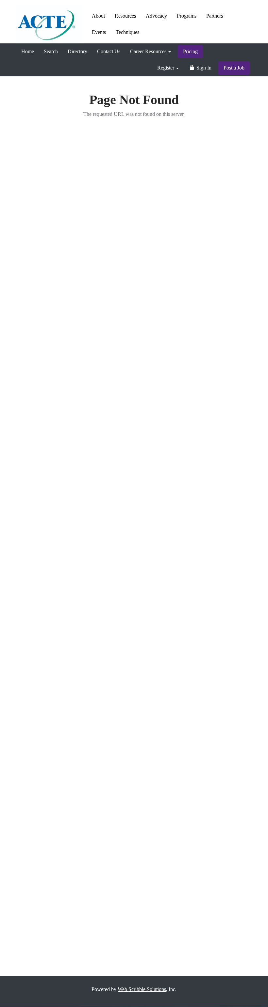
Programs (186, 16)
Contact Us (108, 51)
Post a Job (234, 67)
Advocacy (156, 16)
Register (166, 67)
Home (27, 51)
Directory (77, 51)
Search (51, 51)
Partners (214, 16)
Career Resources (149, 51)
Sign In (203, 67)
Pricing (190, 51)
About (98, 16)
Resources (125, 16)
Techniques (127, 32)
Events (99, 32)
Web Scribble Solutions (142, 989)
